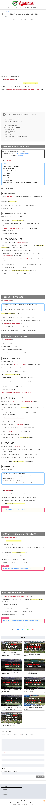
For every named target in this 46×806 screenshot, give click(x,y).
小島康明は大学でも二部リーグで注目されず (13, 121)
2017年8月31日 (20, 155)
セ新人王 (27, 7)
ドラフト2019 (42, 634)
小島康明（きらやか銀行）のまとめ (11, 139)
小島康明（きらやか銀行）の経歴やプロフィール (14, 117)
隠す (34, 114)
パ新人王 (34, 7)
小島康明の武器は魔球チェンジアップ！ (12, 131)
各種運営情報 (4, 794)
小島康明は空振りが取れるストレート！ (12, 129)
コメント (4, 737)
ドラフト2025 (20, 7)
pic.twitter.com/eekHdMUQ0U (23, 153)
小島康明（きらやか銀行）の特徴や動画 (12, 127)
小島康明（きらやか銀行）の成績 (10, 125)
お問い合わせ (4, 789)
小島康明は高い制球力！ (9, 132)
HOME (24, 800)
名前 (3, 752)
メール (4, 758)
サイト (3, 763)
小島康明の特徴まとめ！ (9, 134)
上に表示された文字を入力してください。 (11, 771)
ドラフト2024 (11, 7)
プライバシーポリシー (6, 792)
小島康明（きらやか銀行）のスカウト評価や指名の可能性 (15, 136)
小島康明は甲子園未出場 (9, 119)
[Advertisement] (23, 47)
